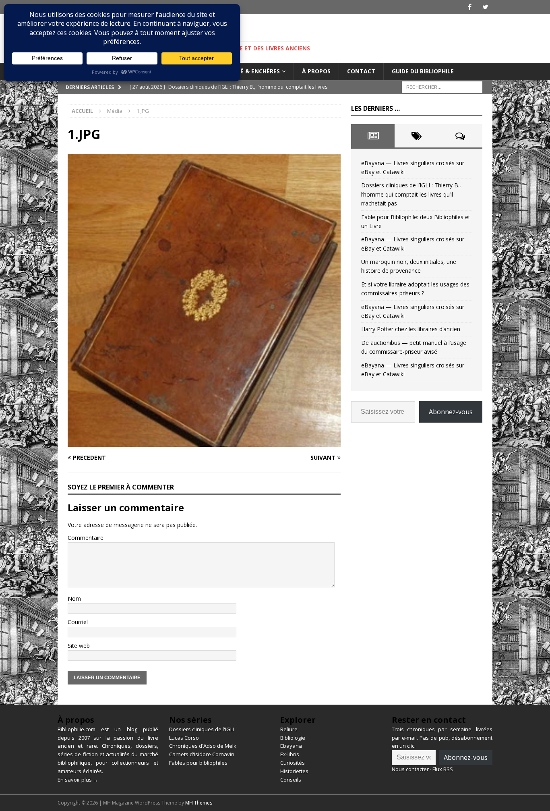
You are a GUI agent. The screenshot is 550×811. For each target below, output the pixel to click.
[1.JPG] (204, 442)
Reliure (289, 729)
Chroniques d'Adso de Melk (202, 745)
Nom (74, 598)
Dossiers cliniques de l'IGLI (201, 729)
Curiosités (292, 762)
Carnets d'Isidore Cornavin (201, 754)
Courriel (78, 622)
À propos (316, 71)
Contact (361, 71)
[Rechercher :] (442, 86)
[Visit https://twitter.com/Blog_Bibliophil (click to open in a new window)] (485, 7)
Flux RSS (442, 769)
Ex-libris (289, 754)
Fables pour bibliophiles (198, 762)
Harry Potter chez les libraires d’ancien (410, 329)
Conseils (290, 779)
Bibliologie (292, 737)
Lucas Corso (184, 737)
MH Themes (198, 802)
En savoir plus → (78, 779)
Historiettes (294, 771)
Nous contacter (410, 769)
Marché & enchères (250, 71)
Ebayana (291, 745)
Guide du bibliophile (423, 71)
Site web (79, 645)
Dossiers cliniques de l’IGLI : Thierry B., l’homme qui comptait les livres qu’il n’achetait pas (411, 194)
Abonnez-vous (451, 411)
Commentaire (85, 537)
